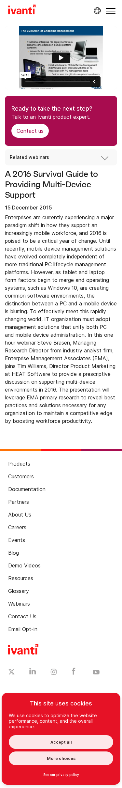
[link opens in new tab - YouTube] (96, 672)
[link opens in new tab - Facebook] (74, 673)
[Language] (96, 11)
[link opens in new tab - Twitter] (11, 672)
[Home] (22, 10)
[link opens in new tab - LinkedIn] (32, 673)
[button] (110, 11)
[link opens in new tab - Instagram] (53, 673)
